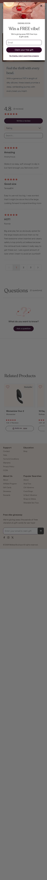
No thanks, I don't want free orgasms (24, 56)
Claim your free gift (24, 50)
